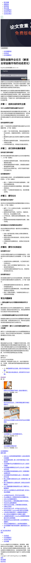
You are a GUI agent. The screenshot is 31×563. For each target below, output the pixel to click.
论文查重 (6, 541)
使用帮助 (6, 6)
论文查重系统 (7, 51)
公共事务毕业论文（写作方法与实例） (14, 495)
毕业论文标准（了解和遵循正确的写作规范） (16, 501)
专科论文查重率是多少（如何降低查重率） (16, 523)
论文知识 (6, 53)
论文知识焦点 (7, 13)
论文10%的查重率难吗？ (11, 499)
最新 (2, 453)
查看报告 (6, 4)
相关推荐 (3, 377)
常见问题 (6, 8)
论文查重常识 (7, 10)
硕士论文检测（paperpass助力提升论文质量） (16, 510)
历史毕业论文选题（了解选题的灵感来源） (16, 504)
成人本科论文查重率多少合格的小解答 (14, 514)
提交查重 (6, 2)
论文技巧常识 (7, 11)
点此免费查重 (4, 48)
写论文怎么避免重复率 (10, 502)
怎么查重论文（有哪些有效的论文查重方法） (16, 497)
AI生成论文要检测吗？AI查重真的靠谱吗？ (16, 512)
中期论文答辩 (7, 506)
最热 (4, 453)
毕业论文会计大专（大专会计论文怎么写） (16, 508)
